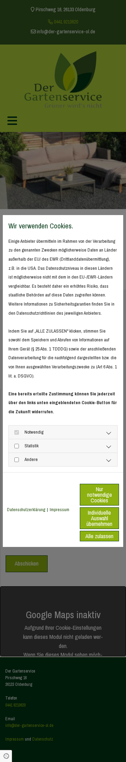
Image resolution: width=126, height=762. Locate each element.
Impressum (59, 510)
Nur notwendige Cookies (99, 494)
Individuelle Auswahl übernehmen (99, 518)
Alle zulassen (99, 536)
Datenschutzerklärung (26, 510)
